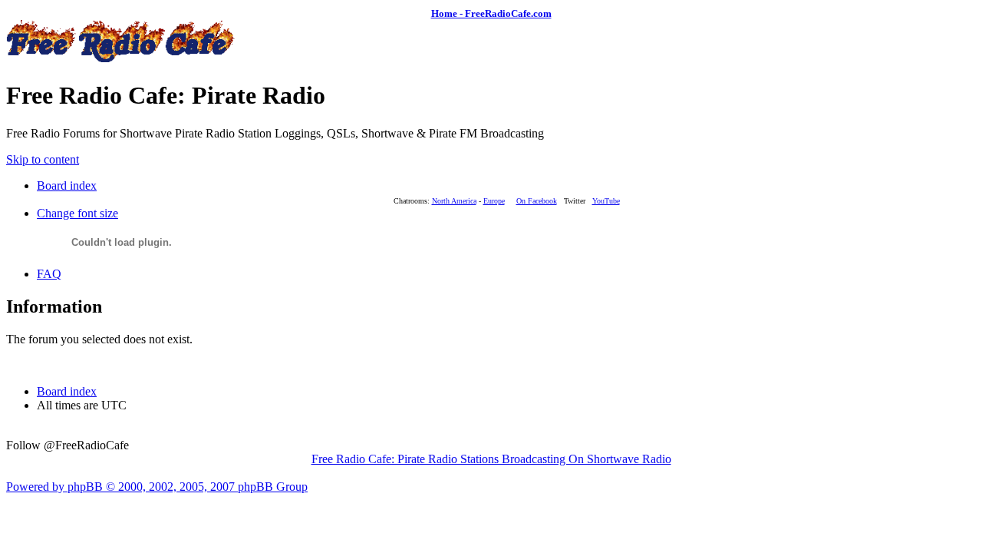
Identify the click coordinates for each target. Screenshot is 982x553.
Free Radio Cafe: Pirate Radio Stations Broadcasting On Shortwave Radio (491, 458)
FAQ (49, 273)
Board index (67, 185)
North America (454, 201)
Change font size (77, 213)
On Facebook (536, 201)
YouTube (606, 201)
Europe (494, 201)
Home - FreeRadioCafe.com (491, 13)
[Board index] (121, 58)
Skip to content (42, 159)
